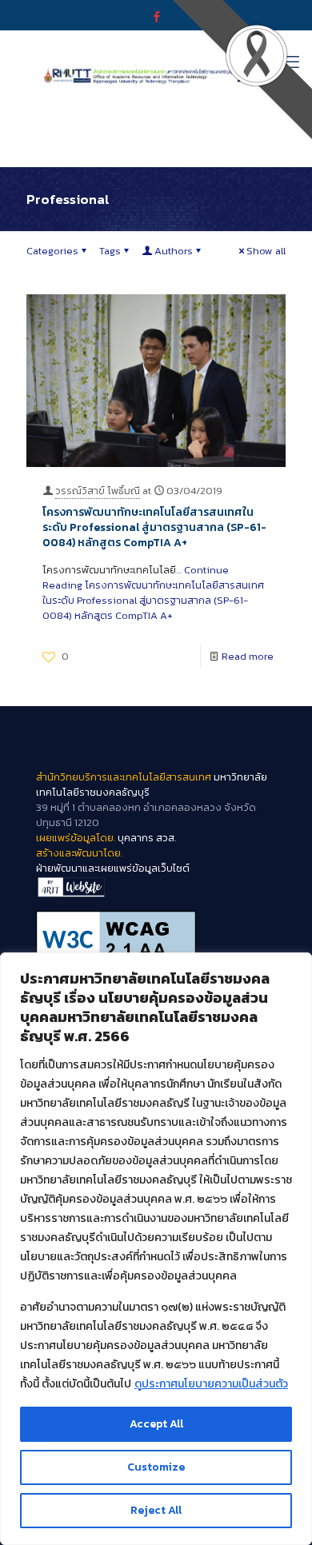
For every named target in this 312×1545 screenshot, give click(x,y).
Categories (52, 250)
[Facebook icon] (156, 16)
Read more (248, 656)
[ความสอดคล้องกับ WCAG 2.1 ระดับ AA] (156, 939)
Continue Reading (153, 592)
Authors (173, 250)
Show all (266, 250)
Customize (156, 1467)
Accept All (156, 1423)
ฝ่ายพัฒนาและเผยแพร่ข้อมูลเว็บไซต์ (113, 868)
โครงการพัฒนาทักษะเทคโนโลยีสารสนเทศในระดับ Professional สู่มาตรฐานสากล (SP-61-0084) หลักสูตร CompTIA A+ (154, 527)
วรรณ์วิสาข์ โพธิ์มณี (97, 490)
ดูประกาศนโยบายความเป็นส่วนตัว (211, 1383)
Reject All (156, 1510)
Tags (110, 250)
